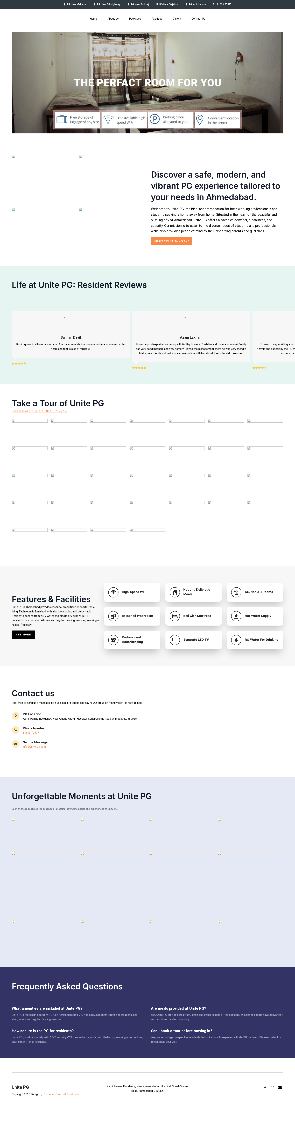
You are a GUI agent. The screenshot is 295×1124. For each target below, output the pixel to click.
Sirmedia (49, 1094)
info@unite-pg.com (34, 746)
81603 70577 (224, 4)
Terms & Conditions (67, 1094)
